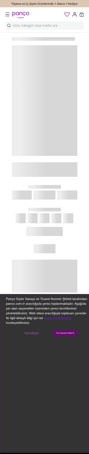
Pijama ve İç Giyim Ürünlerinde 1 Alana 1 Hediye (45, 4)
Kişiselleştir (32, 333)
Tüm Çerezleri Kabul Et (65, 333)
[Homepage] (20, 14)
